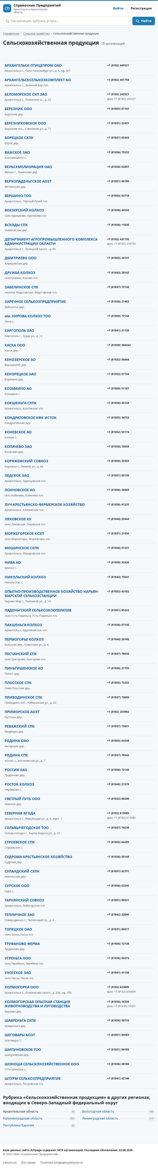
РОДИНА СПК (16, 755)
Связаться (10, 1162)
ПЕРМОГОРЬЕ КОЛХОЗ (24, 639)
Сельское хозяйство (36, 33)
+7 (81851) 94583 (118, 1035)
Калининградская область (23, 1118)
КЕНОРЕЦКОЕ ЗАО (20, 374)
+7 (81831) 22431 (118, 123)
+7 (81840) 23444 (118, 519)
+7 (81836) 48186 (118, 1064)
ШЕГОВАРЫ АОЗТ (20, 1035)
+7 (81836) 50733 (118, 1020)
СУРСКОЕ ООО (17, 885)
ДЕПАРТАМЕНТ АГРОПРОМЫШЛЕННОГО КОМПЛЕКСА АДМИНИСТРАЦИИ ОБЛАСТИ (51, 241)
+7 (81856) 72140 (118, 770)
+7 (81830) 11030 (118, 225)
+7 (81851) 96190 (118, 181)
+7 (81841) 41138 (118, 972)
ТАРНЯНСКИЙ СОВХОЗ (24, 900)
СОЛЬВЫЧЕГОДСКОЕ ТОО (27, 827)
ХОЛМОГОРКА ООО (22, 987)
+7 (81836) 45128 (118, 403)
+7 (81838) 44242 (118, 210)
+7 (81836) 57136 (118, 625)
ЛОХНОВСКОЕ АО (20, 490)
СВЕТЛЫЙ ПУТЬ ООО (22, 798)
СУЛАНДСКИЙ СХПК (22, 871)
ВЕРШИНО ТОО (18, 195)
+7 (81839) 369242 (119, 345)
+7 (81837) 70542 (118, 755)
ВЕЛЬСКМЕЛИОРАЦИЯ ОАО (28, 166)
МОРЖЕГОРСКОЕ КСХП (24, 533)
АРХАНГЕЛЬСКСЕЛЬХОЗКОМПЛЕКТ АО (38, 79)
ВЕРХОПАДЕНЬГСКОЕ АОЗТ (28, 181)
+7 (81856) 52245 (118, 885)
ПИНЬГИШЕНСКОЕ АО (24, 668)
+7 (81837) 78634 (118, 653)
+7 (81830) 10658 (118, 446)
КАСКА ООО (15, 345)
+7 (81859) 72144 (118, 316)
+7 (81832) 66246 (118, 798)
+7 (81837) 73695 (118, 697)
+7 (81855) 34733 (118, 417)
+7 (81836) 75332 (118, 152)
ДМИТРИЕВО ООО (20, 258)
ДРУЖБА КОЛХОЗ (20, 272)
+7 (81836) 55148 (118, 856)
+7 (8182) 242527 (118, 94)
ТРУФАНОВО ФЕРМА (22, 943)
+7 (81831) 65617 (118, 929)
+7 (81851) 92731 (118, 871)
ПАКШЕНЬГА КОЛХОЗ (23, 624)
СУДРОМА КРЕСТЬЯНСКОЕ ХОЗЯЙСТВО (38, 856)
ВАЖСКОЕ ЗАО (17, 152)
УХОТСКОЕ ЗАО (18, 972)
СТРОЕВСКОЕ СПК (20, 842)
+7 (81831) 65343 (118, 137)
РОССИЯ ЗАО (16, 769)
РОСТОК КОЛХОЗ (19, 784)
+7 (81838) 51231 (118, 548)
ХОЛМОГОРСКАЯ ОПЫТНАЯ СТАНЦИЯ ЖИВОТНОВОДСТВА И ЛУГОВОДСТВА (37, 1003)
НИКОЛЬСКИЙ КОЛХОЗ (25, 577)
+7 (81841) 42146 (118, 1078)
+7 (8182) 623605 (118, 987)
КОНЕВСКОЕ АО (18, 432)
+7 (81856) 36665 (118, 490)
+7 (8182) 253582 (118, 711)
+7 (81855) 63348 (118, 740)
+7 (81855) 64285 (118, 842)
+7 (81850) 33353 (118, 461)
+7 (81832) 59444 (118, 359)
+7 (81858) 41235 (118, 504)
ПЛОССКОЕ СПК (18, 682)
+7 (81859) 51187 (118, 388)
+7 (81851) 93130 (118, 475)
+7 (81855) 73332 (118, 682)
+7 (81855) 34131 (118, 258)
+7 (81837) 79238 (118, 827)
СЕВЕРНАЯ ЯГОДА (20, 813)
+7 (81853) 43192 (118, 591)
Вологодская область (98, 1111)
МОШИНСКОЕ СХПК (22, 548)
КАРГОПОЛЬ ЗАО (19, 330)
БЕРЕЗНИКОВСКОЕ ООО (25, 123)
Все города (28, 1162)
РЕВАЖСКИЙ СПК (20, 726)
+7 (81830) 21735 (118, 668)
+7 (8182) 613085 (118, 813)
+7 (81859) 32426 (118, 562)
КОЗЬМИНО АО (18, 388)
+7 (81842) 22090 (118, 914)
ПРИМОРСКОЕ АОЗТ (22, 711)
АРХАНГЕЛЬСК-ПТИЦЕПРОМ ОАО (33, 65)
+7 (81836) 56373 (118, 958)
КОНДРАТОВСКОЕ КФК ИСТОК (30, 417)
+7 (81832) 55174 (118, 432)
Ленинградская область (100, 1118)
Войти (118, 8)
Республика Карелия (18, 1125)
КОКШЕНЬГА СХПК (21, 403)
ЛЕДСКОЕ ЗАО (17, 475)
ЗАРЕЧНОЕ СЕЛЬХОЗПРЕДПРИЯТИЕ (35, 301)
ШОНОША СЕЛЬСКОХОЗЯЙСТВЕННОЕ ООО (42, 1064)
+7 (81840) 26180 (118, 639)
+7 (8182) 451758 (118, 80)
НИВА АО (13, 562)
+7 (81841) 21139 (118, 330)
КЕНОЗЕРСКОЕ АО (20, 359)
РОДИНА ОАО (17, 740)
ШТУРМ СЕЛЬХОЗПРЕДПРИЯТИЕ (33, 1078)
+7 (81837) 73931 (118, 726)
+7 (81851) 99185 (118, 1049)
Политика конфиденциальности (61, 1162)
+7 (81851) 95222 (118, 610)
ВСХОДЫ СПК (16, 224)
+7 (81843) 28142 (118, 272)
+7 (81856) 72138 (118, 943)
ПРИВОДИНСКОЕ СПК (23, 697)
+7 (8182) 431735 (118, 239)
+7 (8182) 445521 (118, 65)
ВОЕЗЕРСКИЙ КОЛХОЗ (24, 210)
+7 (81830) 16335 (118, 1001)
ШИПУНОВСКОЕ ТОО (23, 1049)
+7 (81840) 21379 (118, 784)
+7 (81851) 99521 (118, 900)
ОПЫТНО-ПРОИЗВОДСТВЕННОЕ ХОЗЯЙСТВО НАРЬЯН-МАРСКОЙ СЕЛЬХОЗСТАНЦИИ (52, 593)
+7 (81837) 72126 (118, 287)
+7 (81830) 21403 (118, 301)
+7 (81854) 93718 (118, 195)
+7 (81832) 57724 (118, 374)
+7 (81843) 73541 (118, 577)
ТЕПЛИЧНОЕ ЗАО (19, 914)
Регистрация (141, 8)
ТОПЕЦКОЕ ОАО (18, 929)
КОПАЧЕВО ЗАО (18, 446)
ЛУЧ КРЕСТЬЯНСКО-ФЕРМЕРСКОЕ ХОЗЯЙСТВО (45, 504)
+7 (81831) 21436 (118, 533)
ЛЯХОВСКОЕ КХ (18, 519)
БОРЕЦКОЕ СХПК (19, 137)
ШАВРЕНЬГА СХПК (20, 1020)
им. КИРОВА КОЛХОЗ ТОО (28, 316)
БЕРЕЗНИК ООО (18, 108)
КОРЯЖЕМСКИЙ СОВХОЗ (26, 461)
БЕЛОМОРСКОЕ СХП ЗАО (26, 94)
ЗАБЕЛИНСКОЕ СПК (21, 287)
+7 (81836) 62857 (118, 166)
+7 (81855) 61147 (118, 108)
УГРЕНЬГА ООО (18, 958)
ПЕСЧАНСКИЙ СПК (21, 653)
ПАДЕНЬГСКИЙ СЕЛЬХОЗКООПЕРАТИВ (38, 610)
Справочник (11, 33)
